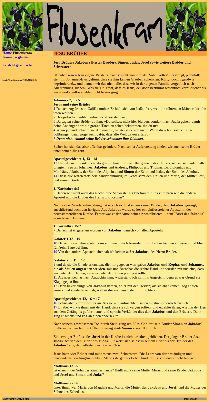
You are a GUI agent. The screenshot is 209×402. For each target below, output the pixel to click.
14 (55, 176)
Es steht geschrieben (18, 65)
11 (55, 277)
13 (55, 163)
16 (55, 303)
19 (55, 252)
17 (55, 307)
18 (55, 243)
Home (7, 53)
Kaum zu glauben (16, 57)
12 (55, 286)
